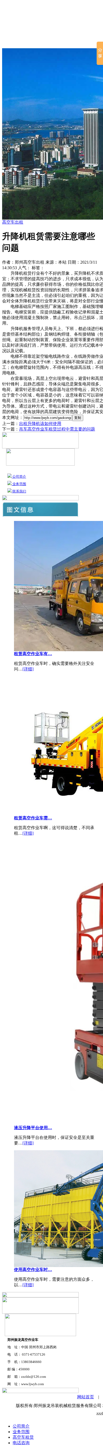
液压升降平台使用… (33, 1127)
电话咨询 (21, 1443)
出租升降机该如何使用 (40, 423)
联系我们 (19, 491)
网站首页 (12, 42)
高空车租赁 (66, 42)
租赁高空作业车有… (33, 653)
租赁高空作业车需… (33, 818)
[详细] (28, 669)
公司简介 (38, 42)
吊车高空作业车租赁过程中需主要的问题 (57, 429)
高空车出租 (12, 222)
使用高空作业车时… (33, 1269)
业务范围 (19, 484)
